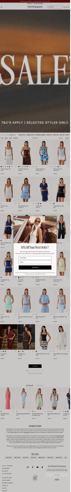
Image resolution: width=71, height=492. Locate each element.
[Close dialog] (55, 217)
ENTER (35, 267)
